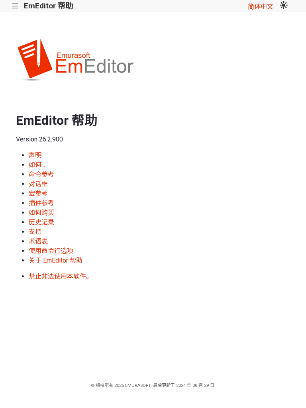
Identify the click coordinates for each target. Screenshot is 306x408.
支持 (35, 231)
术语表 (38, 241)
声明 (35, 155)
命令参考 (41, 174)
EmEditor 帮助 (48, 5)
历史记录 (41, 222)
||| (15, 6)
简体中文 (260, 6)
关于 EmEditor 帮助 (55, 260)
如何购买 (41, 212)
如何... (37, 165)
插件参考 (41, 203)
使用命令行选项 (51, 251)
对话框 (38, 184)
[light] (284, 6)
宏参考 (38, 193)
